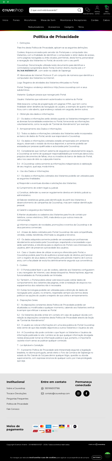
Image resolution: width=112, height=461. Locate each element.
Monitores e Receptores (73, 20)
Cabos (106, 20)
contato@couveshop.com (57, 393)
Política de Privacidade (17, 404)
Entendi (97, 457)
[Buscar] (79, 10)
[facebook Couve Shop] (8, 2)
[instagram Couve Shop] (4, 2)
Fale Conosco (13, 409)
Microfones (30, 20)
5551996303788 (52, 388)
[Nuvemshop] (96, 445)
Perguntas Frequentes (17, 398)
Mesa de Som (48, 20)
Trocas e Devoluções (16, 393)
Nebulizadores (36, 27)
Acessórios (54, 27)
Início (5, 20)
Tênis (81, 27)
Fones (16, 20)
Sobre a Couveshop (16, 388)
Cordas (94, 20)
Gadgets (69, 27)
